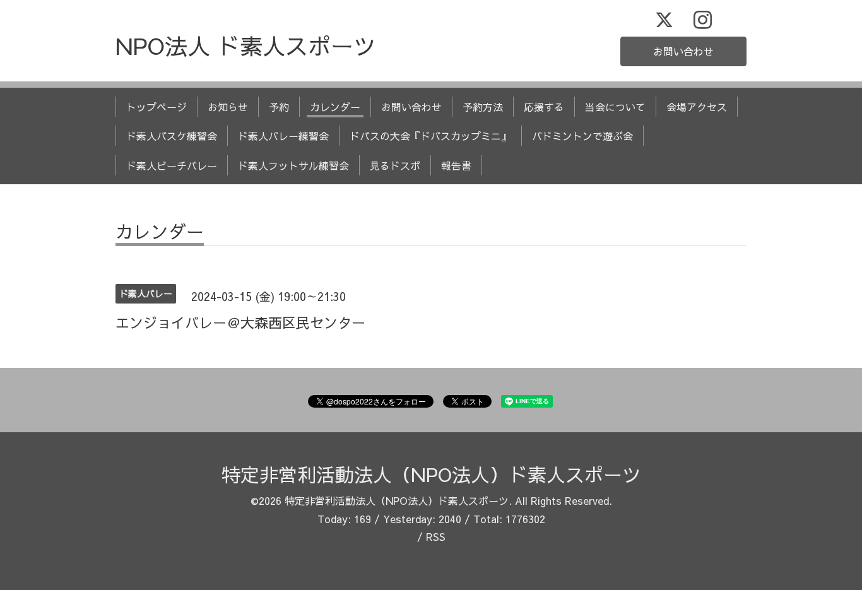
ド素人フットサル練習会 (293, 165)
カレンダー (335, 107)
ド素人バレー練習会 (283, 136)
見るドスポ (395, 165)
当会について (615, 107)
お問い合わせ (683, 51)
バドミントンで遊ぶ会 (582, 136)
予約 (279, 107)
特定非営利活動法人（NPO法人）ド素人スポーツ (431, 474)
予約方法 (483, 107)
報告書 (456, 165)
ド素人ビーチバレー (171, 165)
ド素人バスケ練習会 (171, 136)
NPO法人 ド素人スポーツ (245, 45)
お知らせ (228, 107)
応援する (544, 107)
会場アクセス (696, 107)
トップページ (156, 107)
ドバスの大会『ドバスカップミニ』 (430, 136)
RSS (436, 536)
